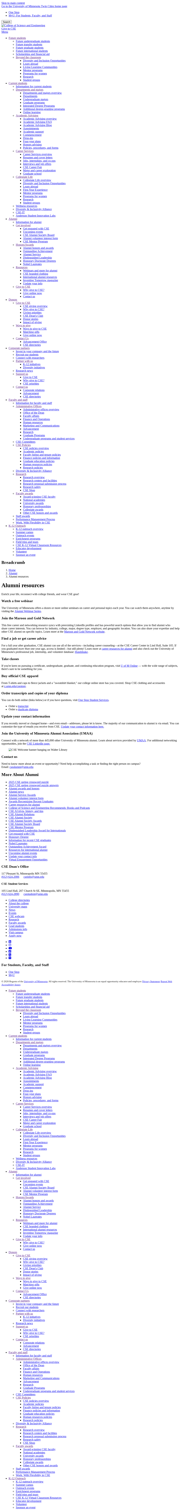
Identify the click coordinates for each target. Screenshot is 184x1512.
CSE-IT (20, 1165)
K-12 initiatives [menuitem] (31, 364)
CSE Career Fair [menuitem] (32, 167)
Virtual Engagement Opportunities (28, 859)
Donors (13, 1252)
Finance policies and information (41, 1410)
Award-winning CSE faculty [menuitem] (39, 496)
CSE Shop (29, 1442)
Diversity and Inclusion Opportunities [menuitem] (44, 60)
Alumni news (16, 791)
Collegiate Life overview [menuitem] (37, 180)
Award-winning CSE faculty (39, 1449)
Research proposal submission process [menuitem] (44, 483)
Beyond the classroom (28, 1009)
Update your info (32, 1236)
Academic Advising (27, 1068)
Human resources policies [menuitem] (37, 464)
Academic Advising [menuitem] (27, 115)
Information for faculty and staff (34, 1355)
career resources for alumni (117, 648)
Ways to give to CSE (35, 1281)
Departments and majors (29, 1042)
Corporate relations (34, 1342)
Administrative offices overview (41, 1362)
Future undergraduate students (33, 993)
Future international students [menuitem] (32, 50)
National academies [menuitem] (34, 499)
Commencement (32, 1087)
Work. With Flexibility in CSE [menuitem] (33, 522)
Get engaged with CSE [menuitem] (36, 228)
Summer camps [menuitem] (24, 532)
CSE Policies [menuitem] (23, 445)
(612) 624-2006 (10, 876)
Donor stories (30, 1271)
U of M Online (129, 665)
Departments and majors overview (42, 1045)
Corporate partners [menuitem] (19, 348)
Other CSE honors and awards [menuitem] (40, 512)
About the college (19, 903)
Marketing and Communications (41, 1378)
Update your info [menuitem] (32, 283)
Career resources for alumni (24, 804)
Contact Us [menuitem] (22, 338)
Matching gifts (31, 1284)
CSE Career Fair (32, 1119)
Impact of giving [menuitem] (32, 322)
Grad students (16, 925)
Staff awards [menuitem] (23, 516)
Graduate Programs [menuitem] (34, 435)
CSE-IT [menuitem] (20, 212)
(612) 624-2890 (10, 894)
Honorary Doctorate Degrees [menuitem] (39, 260)
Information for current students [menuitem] (34, 86)
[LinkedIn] (10, 941)
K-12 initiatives (31, 1316)
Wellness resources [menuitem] (26, 205)
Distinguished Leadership (37, 1210)
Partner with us (24, 1313)
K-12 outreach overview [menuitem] (29, 529)
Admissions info (18, 929)
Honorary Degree (19, 836)
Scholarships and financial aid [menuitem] (33, 54)
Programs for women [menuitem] (35, 73)
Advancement (31, 1345)
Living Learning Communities (40, 1019)
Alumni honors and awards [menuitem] (38, 247)
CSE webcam (16, 916)
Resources (21, 1219)
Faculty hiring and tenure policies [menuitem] (42, 454)
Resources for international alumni (28, 849)
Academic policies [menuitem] (33, 451)
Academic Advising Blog (37, 1077)
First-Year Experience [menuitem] (35, 189)
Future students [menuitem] (17, 37)
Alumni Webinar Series (28, 611)
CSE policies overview (36, 1400)
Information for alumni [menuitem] (29, 222)
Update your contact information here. (82, 726)
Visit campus (16, 932)
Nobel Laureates (18, 843)
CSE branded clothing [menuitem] (35, 273)
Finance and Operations (36, 1371)
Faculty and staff (18, 1352)
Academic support (33, 1084)
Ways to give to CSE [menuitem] (35, 328)
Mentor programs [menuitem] (33, 70)
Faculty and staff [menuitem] (18, 399)
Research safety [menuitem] (32, 487)
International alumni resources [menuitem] (40, 277)
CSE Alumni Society (20, 817)
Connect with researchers (30, 1310)
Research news (24, 1323)
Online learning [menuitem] (32, 112)
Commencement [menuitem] (32, 134)
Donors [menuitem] (13, 299)
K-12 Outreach (17, 1478)
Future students (17, 990)
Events (12, 913)
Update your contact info (23, 856)
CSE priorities (31, 1336)
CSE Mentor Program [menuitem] (35, 241)
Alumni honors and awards (38, 1200)
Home (12, 570)
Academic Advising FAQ (37, 1074)
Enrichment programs (28, 1491)
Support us (22, 1326)
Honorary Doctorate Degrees (39, 1213)
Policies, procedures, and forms (40, 1100)
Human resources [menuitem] (33, 422)
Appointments (31, 1081)
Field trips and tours (27, 1494)
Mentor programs (33, 1022)
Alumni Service (32, 1207)
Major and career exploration (39, 1123)
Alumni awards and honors (24, 788)
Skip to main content (13, 2)
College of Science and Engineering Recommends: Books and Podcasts (49, 807)
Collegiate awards (33, 1462)
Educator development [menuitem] (28, 548)
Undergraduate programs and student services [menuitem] (49, 438)
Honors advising (32, 1097)
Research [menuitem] (28, 76)
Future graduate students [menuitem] (29, 47)
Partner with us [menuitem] (24, 361)
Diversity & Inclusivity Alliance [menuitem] (34, 209)
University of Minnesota (36, 981)
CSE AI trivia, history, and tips (26, 811)
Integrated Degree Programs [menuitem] (39, 105)
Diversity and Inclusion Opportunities (44, 1013)
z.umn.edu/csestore (15, 686)
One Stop (14, 12)
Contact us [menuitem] (29, 296)
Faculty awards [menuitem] (24, 493)
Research (14, 919)
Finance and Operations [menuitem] (36, 419)
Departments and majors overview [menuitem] (42, 92)
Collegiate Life (24, 1129)
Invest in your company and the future (37, 1303)
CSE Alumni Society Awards (25, 820)
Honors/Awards (25, 1197)
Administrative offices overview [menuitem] (41, 409)
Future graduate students (29, 1000)
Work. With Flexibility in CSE (33, 1475)
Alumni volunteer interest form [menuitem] (40, 238)
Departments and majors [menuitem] (29, 89)
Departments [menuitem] (30, 96)
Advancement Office (35, 1294)
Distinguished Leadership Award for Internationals (37, 830)
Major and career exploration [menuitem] (39, 170)
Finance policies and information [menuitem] (41, 457)
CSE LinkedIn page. (38, 743)
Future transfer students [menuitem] (29, 44)
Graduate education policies (38, 1413)
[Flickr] (10, 957)
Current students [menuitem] (18, 83)
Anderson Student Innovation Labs (36, 1168)
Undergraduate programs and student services (49, 1391)
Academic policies (33, 1404)
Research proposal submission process (44, 1436)
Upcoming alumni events (23, 853)
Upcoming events (33, 1184)
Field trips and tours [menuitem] (27, 541)
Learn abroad (30, 1016)
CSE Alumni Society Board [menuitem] (38, 235)
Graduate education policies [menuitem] (38, 461)
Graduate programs (34, 1055)
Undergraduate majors (35, 1051)
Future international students (32, 1003)
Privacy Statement (151, 981)
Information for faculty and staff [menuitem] (34, 403)
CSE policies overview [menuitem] (36, 448)
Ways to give (23, 1278)
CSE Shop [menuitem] (29, 490)
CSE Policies (23, 1397)
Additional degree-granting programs (44, 1061)
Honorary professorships (37, 1458)
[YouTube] (10, 948)
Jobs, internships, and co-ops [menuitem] (39, 160)
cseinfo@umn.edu (34, 876)
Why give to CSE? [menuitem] (33, 289)
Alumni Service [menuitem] (32, 254)
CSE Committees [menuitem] (25, 441)
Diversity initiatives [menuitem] (34, 367)
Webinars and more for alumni (40, 1223)
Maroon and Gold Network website (84, 631)
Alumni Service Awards (22, 794)
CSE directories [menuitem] (32, 344)
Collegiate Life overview (37, 1132)
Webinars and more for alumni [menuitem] (40, 270)
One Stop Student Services (93, 700)
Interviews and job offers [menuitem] (37, 163)
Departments (30, 1048)
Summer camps (24, 1484)
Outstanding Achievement (37, 1203)
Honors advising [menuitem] (32, 144)
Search (6, 22)
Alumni (13, 573)
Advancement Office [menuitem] (35, 341)
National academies (34, 1452)
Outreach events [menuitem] (25, 535)
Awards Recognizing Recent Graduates (31, 801)
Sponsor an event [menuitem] (25, 554)
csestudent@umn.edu (36, 894)
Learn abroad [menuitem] (30, 63)
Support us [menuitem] (22, 373)
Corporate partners (19, 1300)
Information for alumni (29, 1174)
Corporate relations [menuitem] (34, 390)
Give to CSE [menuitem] (23, 286)
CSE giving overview (35, 1258)
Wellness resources (26, 1158)
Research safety (32, 1439)
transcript (23, 706)
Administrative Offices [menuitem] (29, 406)
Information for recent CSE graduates (30, 840)
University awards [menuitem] (33, 503)
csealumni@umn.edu (21, 766)
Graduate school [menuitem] (32, 173)
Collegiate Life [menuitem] (24, 176)
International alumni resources (40, 1229)
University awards (33, 1455)
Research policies (33, 1420)
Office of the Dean (33, 1365)
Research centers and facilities (40, 1433)
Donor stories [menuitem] (30, 319)
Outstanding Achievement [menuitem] (37, 251)
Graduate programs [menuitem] (34, 102)
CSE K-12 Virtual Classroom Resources (38, 1497)
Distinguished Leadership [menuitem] (37, 257)
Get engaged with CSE (22, 833)
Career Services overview (37, 1106)
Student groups (31, 1032)
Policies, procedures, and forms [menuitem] (40, 147)
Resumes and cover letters (37, 1110)
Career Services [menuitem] (25, 151)
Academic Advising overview (40, 1071)
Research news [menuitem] (24, 370)
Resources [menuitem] (21, 267)
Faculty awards (17, 922)
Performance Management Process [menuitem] (35, 519)
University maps (18, 906)
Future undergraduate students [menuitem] (33, 41)
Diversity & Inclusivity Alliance (34, 1161)
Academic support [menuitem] (33, 131)
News (12, 909)
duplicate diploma (28, 709)
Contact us (29, 1249)
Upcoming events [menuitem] (33, 231)
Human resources (33, 1375)
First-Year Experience (35, 1142)
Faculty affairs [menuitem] (31, 415)
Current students (18, 1035)
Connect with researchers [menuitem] (30, 357)
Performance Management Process (35, 1471)
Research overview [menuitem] (34, 477)
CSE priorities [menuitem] (31, 383)
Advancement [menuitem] (31, 393)
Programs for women (35, 1026)
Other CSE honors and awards (40, 1465)
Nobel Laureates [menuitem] (32, 264)
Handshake (81, 651)
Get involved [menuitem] (23, 225)
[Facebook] (10, 951)
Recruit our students (27, 1307)
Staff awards (23, 1468)
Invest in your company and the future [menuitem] (37, 351)
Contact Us (22, 1291)
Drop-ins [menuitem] (28, 138)
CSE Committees (25, 1394)
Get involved (23, 1177)
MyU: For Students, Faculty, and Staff (30, 15)
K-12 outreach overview (29, 1481)
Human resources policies (37, 1416)
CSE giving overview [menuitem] (35, 306)
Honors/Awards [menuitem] (25, 244)
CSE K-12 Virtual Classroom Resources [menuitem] (38, 545)
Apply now (15, 935)
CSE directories (32, 1297)
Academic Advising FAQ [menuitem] (37, 121)
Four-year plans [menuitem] (32, 141)
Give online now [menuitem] (32, 293)
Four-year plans (32, 1093)
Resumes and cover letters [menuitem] (37, 157)
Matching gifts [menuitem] (31, 331)
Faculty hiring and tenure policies (42, 1407)
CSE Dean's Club (33, 1268)
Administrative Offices (29, 1358)
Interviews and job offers (37, 1116)
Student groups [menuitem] (31, 79)
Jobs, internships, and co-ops (39, 1113)
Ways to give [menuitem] (23, 325)
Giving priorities (32, 1265)
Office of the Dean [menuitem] (33, 412)
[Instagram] (10, 945)
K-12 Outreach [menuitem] (17, 525)
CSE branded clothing (35, 1226)
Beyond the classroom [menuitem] (28, 57)
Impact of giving (32, 1274)
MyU (12, 975)
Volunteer (21, 1504)
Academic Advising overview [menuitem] (40, 118)
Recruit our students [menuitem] (27, 354)
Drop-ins (28, 1090)
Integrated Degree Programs (39, 1058)
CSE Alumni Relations (21, 814)
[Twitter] (10, 954)
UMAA (141, 740)
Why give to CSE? (33, 1242)
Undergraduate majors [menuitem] (35, 99)
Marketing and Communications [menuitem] (41, 425)
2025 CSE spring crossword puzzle (29, 782)
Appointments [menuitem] (31, 128)
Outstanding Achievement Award (27, 846)
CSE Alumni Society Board (24, 824)
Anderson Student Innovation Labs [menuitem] (36, 215)
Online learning (32, 1064)
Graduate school (32, 1126)
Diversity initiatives (34, 1320)
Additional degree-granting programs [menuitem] (44, 109)
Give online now (32, 1245)
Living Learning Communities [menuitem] (40, 67)
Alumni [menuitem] (13, 218)
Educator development (28, 1500)
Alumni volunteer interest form (26, 798)
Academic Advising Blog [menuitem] (37, 125)
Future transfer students (29, 997)
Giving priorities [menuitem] (32, 312)
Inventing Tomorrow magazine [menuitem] (40, 280)
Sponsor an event (25, 1507)
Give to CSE (8, 28)
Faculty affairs (31, 1368)
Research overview (34, 1429)
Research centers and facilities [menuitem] (40, 480)
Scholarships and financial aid (33, 1006)
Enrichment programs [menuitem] (28, 538)
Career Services (25, 1103)
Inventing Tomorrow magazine (40, 1232)
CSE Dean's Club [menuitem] (33, 315)
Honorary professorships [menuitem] (37, 506)
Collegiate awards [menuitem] (33, 509)
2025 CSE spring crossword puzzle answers (34, 785)
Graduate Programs (34, 1387)
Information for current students (34, 1039)
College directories (19, 900)
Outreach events (25, 1488)
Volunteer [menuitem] (21, 551)
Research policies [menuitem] (33, 467)
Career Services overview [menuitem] (37, 154)
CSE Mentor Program (21, 827)
